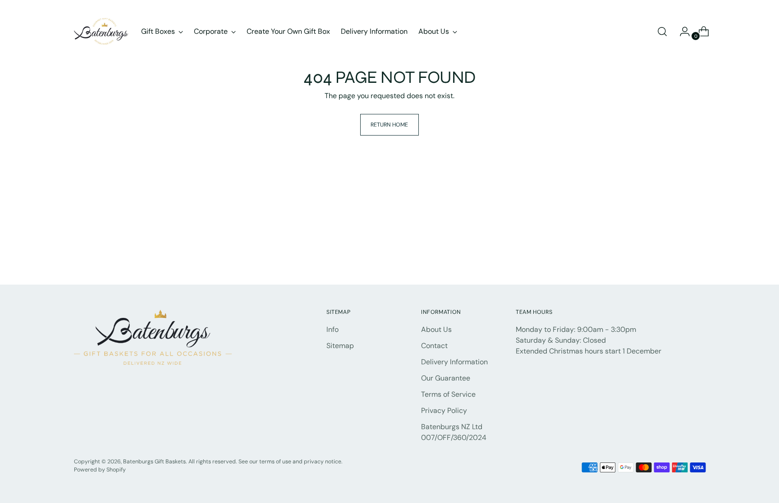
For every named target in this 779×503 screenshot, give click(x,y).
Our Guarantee (445, 378)
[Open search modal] (662, 32)
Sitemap (340, 345)
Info (332, 329)
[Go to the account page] (681, 32)
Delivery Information (454, 362)
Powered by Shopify (100, 469)
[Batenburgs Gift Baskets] (101, 31)
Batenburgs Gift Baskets (154, 461)
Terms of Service (448, 394)
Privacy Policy (444, 410)
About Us (436, 329)
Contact (434, 345)
